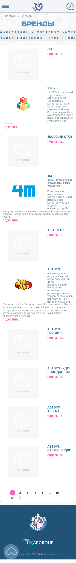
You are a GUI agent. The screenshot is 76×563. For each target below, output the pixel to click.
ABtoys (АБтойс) (55, 331)
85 (57, 492)
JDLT (51, 49)
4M (49, 176)
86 (12, 498)
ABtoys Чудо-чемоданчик (59, 370)
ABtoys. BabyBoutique (59, 448)
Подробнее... (56, 54)
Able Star (55, 230)
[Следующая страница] (20, 498)
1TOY (51, 88)
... (50, 492)
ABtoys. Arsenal (54, 409)
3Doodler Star (59, 137)
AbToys (53, 269)
